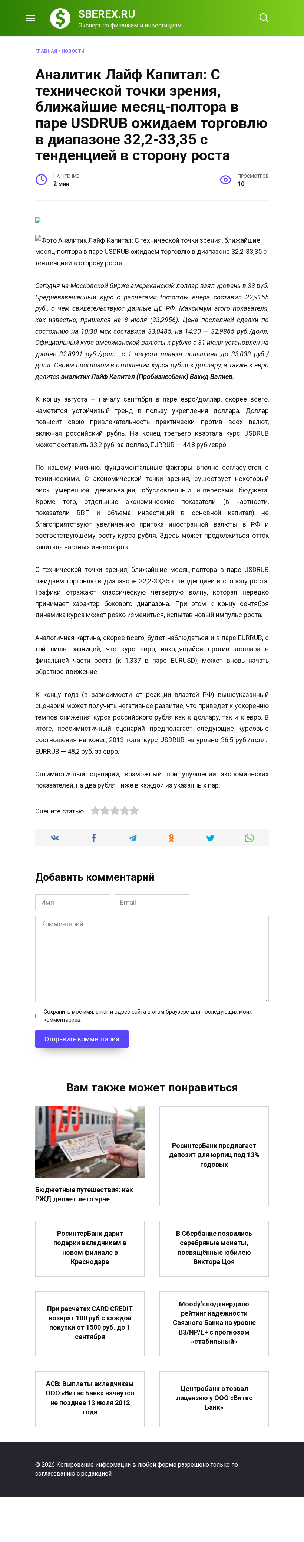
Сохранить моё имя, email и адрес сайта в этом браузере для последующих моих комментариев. (148, 1016)
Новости (73, 51)
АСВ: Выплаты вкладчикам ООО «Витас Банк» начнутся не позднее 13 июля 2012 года (90, 1398)
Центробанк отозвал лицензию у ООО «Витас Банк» (214, 1398)
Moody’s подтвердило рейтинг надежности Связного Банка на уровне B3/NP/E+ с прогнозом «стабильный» (214, 1322)
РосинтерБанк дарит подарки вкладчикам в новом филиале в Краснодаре (89, 1248)
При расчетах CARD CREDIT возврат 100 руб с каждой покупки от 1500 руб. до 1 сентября (90, 1323)
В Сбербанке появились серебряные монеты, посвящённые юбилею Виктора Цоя (214, 1248)
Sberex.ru (106, 14)
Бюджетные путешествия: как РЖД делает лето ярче (84, 1193)
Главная (46, 51)
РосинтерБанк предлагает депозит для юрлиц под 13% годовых (214, 1155)
